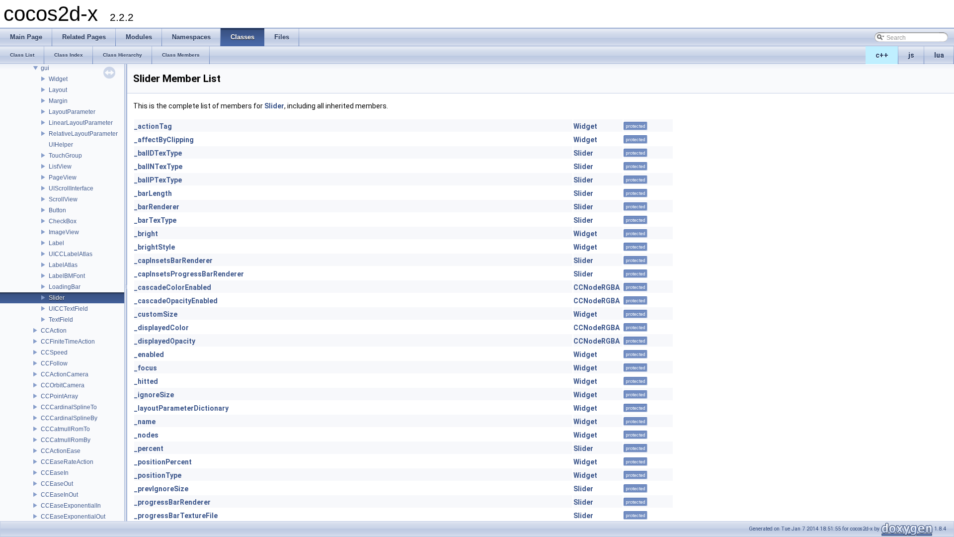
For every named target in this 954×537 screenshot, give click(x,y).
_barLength (153, 193)
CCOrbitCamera (62, 385)
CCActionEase (60, 451)
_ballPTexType (158, 180)
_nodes (146, 435)
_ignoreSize (154, 395)
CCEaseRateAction (67, 461)
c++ (881, 55)
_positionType (157, 475)
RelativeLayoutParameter (83, 133)
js (911, 55)
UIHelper (61, 144)
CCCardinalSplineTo (69, 407)
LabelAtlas (63, 265)
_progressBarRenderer (172, 502)
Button (57, 210)
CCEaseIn (55, 472)
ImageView (64, 232)
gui (45, 68)
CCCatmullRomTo (65, 429)
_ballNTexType (158, 167)
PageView (63, 177)
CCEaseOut (57, 483)
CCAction (54, 330)
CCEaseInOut (59, 494)
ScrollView (63, 199)
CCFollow (54, 363)
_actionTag (153, 126)
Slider (57, 297)
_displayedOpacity (164, 341)
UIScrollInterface (71, 188)
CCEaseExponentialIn (71, 505)
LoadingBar (64, 286)
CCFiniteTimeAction (68, 341)
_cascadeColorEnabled (172, 287)
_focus (145, 368)
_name (145, 422)
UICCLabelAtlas (70, 254)
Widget (58, 79)
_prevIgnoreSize (161, 489)
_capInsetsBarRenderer (173, 261)
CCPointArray (59, 396)
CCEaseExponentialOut (73, 516)
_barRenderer (156, 207)
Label (56, 243)
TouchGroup (65, 155)
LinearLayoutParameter (81, 122)
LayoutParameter (72, 111)
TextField (61, 319)
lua (939, 55)
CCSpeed (54, 352)
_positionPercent (163, 462)
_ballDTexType (158, 153)
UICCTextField (68, 308)
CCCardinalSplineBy (69, 418)
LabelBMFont (67, 275)
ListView (60, 166)
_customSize (155, 314)
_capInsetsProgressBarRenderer (189, 274)
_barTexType (155, 220)
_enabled (149, 354)
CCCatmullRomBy (65, 440)
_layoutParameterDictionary (181, 408)
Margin (58, 100)
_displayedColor (161, 328)
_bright (146, 234)
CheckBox (63, 221)
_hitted (146, 381)
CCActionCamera (64, 374)
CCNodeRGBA (596, 287)
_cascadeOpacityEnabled (176, 301)
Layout (58, 90)
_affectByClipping (164, 140)
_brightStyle (154, 247)
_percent (148, 448)
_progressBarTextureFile (176, 516)
